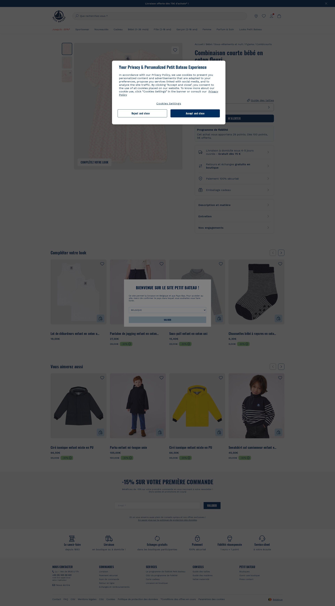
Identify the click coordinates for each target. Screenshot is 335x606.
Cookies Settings (168, 103)
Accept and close (195, 113)
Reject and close (141, 113)
